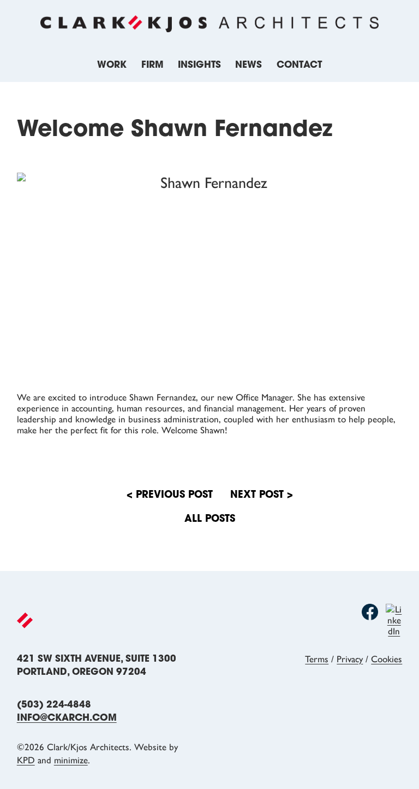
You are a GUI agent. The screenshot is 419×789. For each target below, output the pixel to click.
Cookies (386, 658)
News (248, 65)
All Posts (209, 520)
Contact (299, 65)
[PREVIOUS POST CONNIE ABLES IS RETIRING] (261, 496)
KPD (26, 760)
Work (112, 65)
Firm (152, 65)
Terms (316, 658)
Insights (199, 65)
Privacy (350, 658)
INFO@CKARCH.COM (67, 718)
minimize (71, 760)
